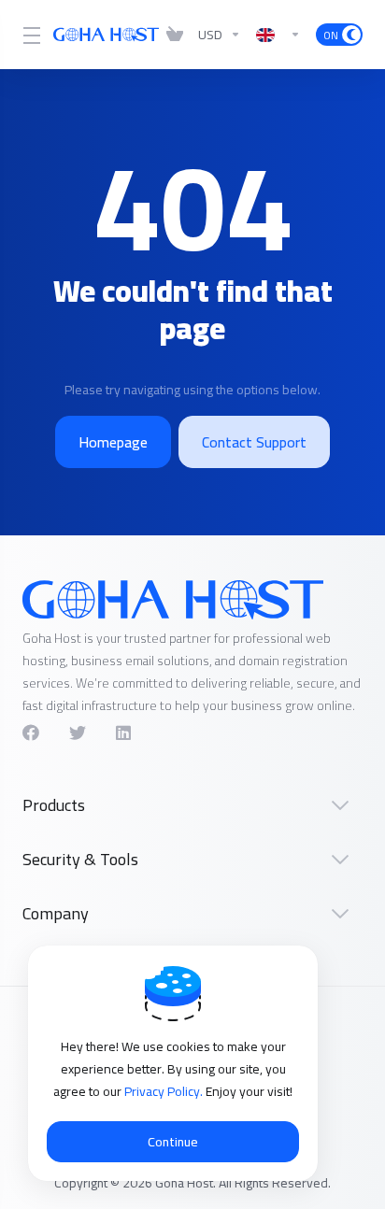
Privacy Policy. (165, 1091)
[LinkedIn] (124, 732)
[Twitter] (77, 732)
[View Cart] (175, 34)
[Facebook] (30, 732)
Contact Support (254, 442)
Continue (173, 1142)
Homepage (113, 442)
